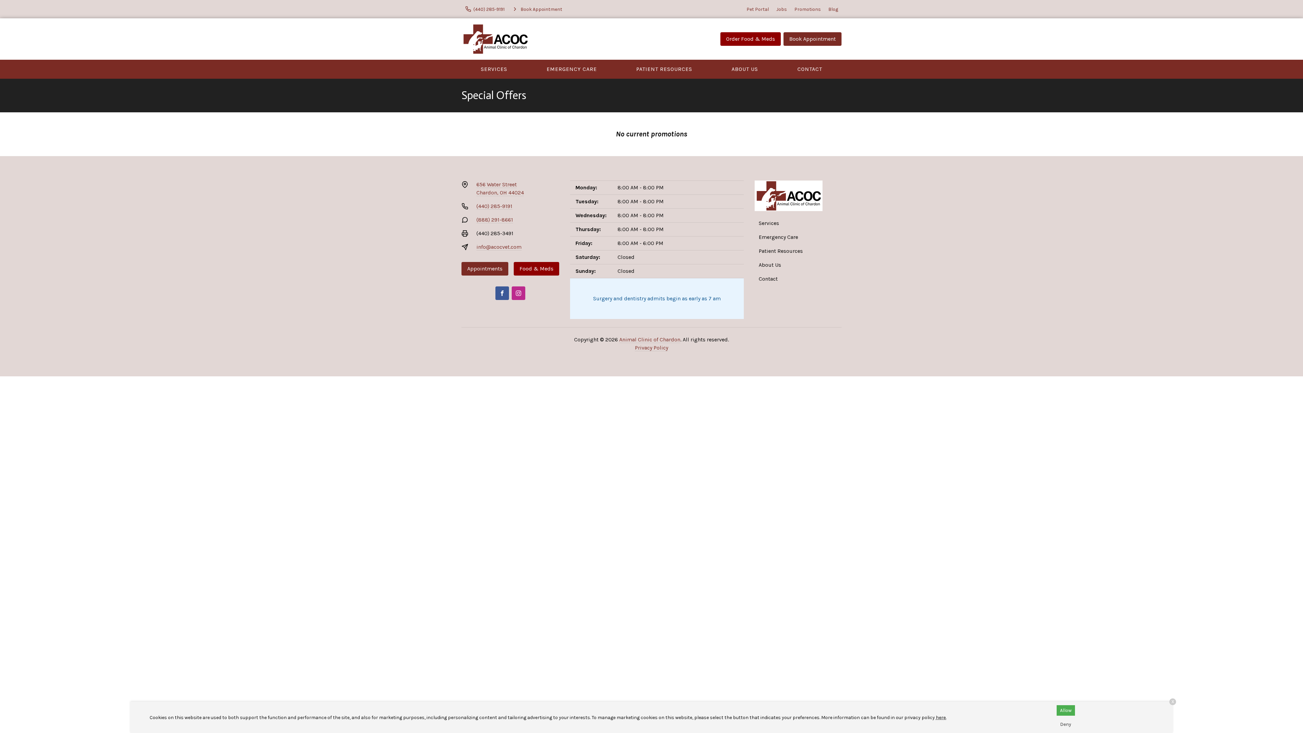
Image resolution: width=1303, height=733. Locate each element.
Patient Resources (664, 69)
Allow (1066, 710)
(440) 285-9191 (494, 206)
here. (941, 717)
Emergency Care (572, 69)
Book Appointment (812, 39)
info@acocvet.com (499, 247)
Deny (1065, 724)
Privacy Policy (651, 347)
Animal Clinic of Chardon (649, 339)
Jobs (781, 9)
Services (494, 69)
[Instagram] (518, 293)
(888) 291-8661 (494, 220)
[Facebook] (502, 293)
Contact (809, 69)
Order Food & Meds (750, 39)
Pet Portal (758, 9)
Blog (833, 9)
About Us (745, 69)
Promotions (807, 9)
